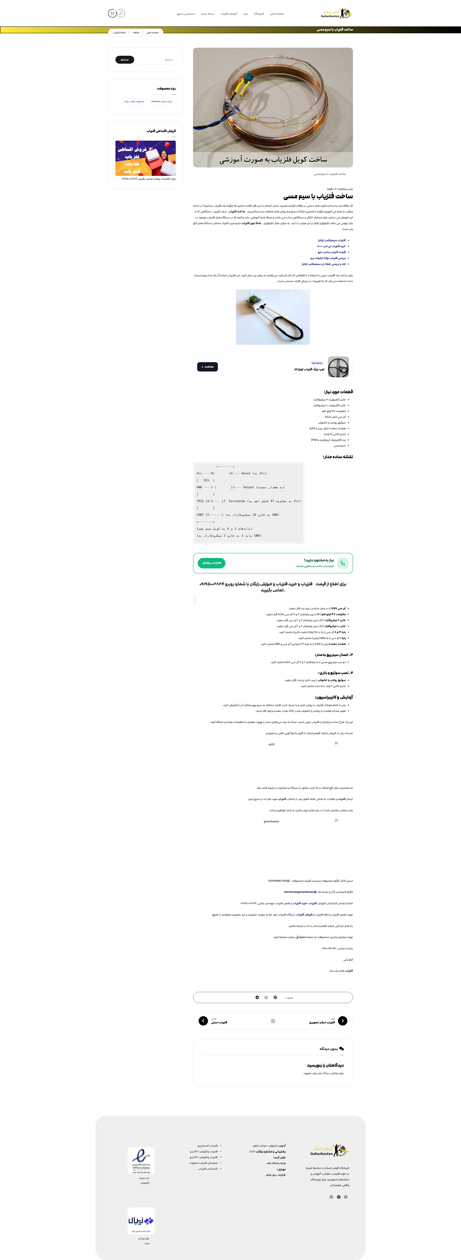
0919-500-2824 (276, 1175)
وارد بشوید (310, 1073)
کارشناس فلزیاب (208, 1169)
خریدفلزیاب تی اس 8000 (331, 246)
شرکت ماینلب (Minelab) (161, 101)
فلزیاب (341, 799)
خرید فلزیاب (300, 903)
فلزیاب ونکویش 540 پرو (204, 1157)
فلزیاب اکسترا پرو (208, 1146)
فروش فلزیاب (304, 915)
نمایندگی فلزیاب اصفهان (203, 1163)
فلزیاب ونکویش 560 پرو (204, 1151)
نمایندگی (301, 937)
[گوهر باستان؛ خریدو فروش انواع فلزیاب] (337, 14)
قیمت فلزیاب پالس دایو (332, 252)
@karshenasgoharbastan (300, 892)
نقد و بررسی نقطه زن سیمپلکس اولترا (324, 264)
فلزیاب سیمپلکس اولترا (332, 240)
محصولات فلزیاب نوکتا (134, 101)
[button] (112, 13)
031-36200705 (276, 1163)
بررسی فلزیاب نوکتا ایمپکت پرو (328, 258)
